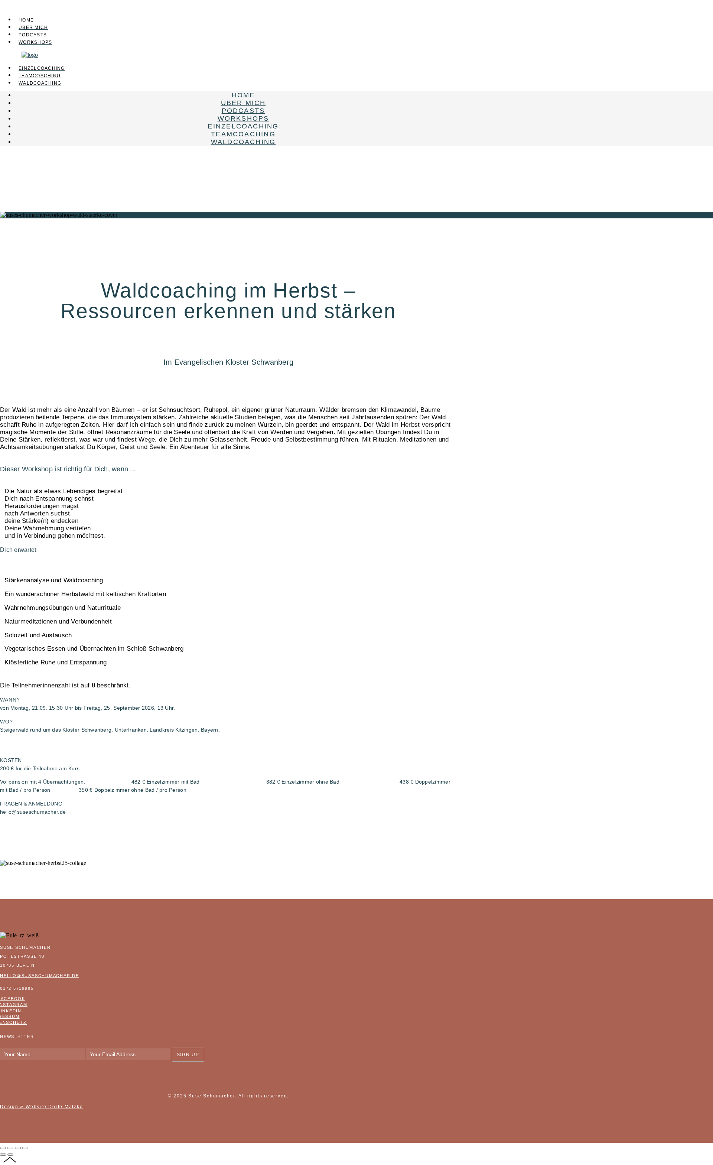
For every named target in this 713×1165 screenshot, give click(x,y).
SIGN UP (188, 1054)
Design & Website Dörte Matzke (41, 1106)
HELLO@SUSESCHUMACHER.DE (39, 975)
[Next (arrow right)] (10, 1154)
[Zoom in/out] (25, 1148)
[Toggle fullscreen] (18, 1148)
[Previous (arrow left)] (3, 1154)
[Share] (10, 1148)
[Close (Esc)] (3, 1148)
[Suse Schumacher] (30, 55)
